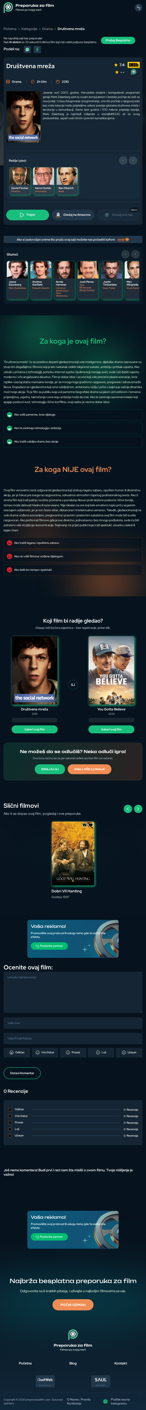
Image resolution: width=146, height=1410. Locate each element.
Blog (73, 1363)
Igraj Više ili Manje (89, 769)
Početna (10, 29)
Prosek (75, 1052)
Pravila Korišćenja (79, 1401)
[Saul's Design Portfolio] (100, 1386)
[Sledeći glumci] (135, 254)
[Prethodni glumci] (125, 254)
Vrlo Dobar (47, 1052)
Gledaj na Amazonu (76, 215)
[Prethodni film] (128, 809)
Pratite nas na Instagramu (120, 1401)
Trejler (30, 215)
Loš (103, 1052)
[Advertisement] (73, 946)
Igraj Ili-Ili (50, 769)
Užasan (131, 1052)
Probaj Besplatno (118, 40)
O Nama (73, 1399)
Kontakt (120, 1363)
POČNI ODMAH (73, 1305)
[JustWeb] (45, 1386)
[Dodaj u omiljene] (90, 825)
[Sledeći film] (138, 809)
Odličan (19, 1052)
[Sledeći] (133, 161)
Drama (47, 29)
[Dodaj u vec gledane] (84, 825)
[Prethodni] (123, 161)
